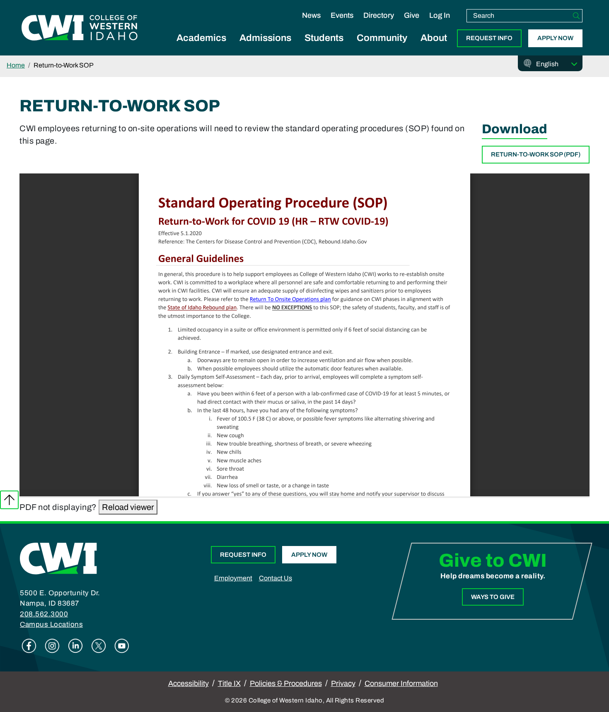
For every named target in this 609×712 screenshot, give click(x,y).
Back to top (9, 500)
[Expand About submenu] (434, 47)
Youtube (122, 646)
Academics (201, 38)
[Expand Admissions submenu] (265, 47)
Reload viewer (128, 507)
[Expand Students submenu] (324, 47)
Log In (439, 15)
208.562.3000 (44, 614)
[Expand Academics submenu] (201, 47)
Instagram (52, 646)
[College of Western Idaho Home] (80, 28)
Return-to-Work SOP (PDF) (535, 154)
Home (16, 65)
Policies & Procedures (286, 683)
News (311, 15)
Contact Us (275, 578)
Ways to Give (493, 597)
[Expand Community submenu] (382, 47)
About (433, 38)
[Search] (576, 15)
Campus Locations (51, 624)
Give (411, 15)
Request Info (489, 38)
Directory (378, 15)
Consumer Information (401, 683)
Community (382, 38)
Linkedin (75, 646)
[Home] (58, 558)
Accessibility (188, 683)
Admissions (265, 38)
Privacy (343, 683)
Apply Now (555, 38)
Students (323, 38)
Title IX (229, 683)
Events (342, 15)
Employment (233, 578)
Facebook (29, 646)
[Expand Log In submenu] (439, 24)
